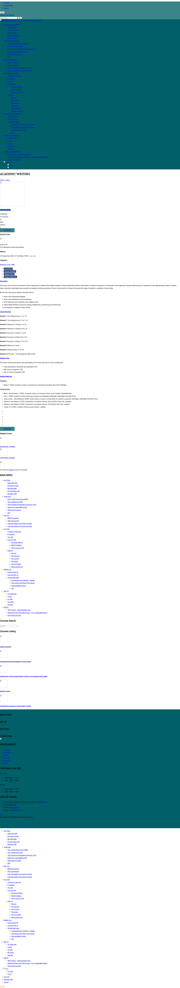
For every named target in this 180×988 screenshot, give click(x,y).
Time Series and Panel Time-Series (23, 127)
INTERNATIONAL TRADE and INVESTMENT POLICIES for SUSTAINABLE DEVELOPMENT (23, 676)
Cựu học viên (12, 84)
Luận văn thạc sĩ (13, 119)
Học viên (6, 758)
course (7, 180)
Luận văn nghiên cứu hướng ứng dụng (20, 71)
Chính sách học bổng (14, 54)
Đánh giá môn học (17, 111)
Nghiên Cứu (12, 114)
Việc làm (10, 149)
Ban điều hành (12, 33)
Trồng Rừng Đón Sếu (14, 160)
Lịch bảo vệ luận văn (14, 76)
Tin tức (10, 141)
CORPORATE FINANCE (7, 458)
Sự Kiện (10, 144)
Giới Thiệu (11, 25)
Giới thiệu (7, 750)
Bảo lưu (13, 98)
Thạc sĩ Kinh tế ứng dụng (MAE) (18, 43)
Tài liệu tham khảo (13, 122)
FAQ (9, 57)
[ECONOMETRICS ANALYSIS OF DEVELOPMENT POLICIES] (90, 699)
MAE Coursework (13, 62)
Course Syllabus (5, 210)
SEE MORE (7, 230)
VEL (12, 133)
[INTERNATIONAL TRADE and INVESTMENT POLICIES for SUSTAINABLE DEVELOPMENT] (90, 669)
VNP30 (12, 152)
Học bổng (11, 146)
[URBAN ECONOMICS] (90, 639)
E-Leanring (11, 79)
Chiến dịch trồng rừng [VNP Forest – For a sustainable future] (27, 157)
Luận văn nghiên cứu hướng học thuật (20, 68)
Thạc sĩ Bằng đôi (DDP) (15, 46)
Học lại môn (15, 103)
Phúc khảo (14, 106)
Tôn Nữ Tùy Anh (3, 244)
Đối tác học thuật (13, 30)
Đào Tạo (11, 60)
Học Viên (11, 73)
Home (2, 180)
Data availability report (18, 130)
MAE (12, 264)
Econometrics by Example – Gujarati (23, 125)
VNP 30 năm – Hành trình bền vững (19, 154)
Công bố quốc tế (13, 116)
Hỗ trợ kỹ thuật (16, 108)
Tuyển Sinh (12, 41)
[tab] (8, 269)
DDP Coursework (13, 65)
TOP (1, 814)
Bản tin (6, 763)
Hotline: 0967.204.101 (7, 15)
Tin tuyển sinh (12, 138)
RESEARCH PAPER (5, 691)
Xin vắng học (15, 100)
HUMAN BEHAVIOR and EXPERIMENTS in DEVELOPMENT (15, 661)
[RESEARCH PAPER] (90, 684)
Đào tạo (6, 755)
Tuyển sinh (7, 752)
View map (32, 256)
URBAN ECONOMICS (5, 647)
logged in (11, 470)
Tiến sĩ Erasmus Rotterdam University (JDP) (22, 49)
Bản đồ (44, 802)
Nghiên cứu (7, 760)
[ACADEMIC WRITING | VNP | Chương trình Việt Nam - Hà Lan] (20, 20)
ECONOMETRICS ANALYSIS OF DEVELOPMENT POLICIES (15, 706)
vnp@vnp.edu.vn (14, 807)
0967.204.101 (18, 810)
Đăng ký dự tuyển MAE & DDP (17, 52)
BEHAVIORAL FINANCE (7, 447)
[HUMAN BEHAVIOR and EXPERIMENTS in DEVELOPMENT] (90, 654)
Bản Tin (11, 135)
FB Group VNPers (17, 87)
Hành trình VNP (12, 27)
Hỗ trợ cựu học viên (17, 92)
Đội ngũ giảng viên (14, 35)
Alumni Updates (16, 89)
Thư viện (10, 81)
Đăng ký (10, 95)
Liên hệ (6, 8)
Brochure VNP (8, 5)
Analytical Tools (5, 264)
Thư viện (6, 3)
